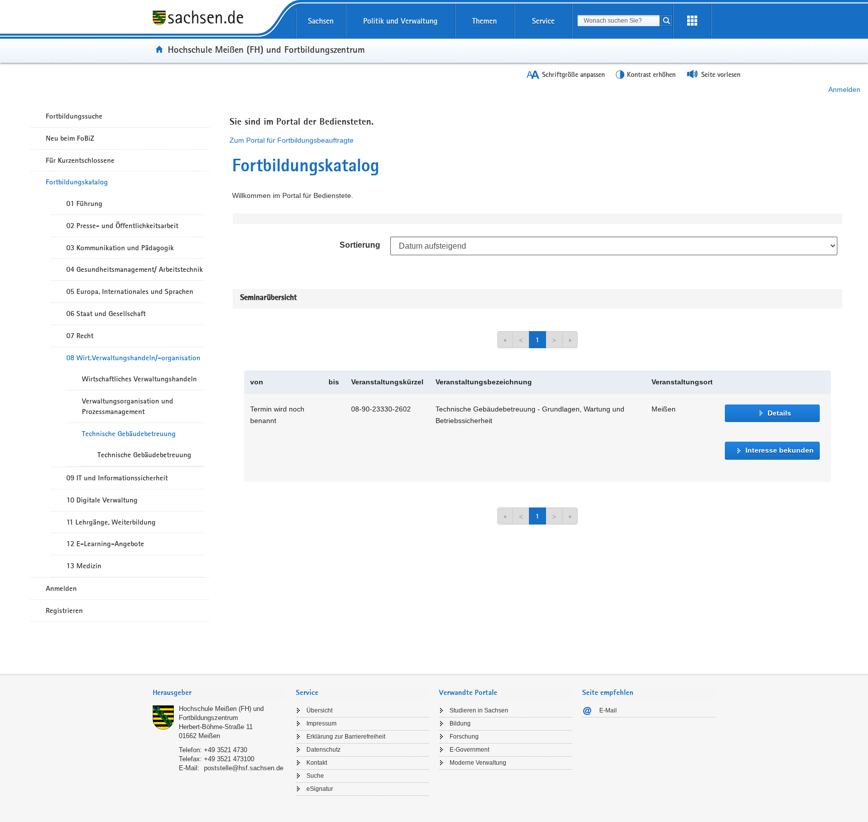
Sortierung (360, 245)
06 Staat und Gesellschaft (106, 313)
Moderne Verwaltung (478, 762)
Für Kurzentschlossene (80, 160)
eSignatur (319, 788)
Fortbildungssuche (74, 116)
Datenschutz (323, 749)
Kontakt (316, 762)
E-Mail (608, 710)
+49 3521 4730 (225, 750)
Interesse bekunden (779, 450)
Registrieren (64, 610)
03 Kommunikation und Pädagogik (120, 247)
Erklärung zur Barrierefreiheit (345, 736)
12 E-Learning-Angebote (105, 543)
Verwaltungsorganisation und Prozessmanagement (127, 406)
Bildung (460, 723)
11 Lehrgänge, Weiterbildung (111, 522)
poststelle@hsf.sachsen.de (243, 768)
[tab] (219, 693)
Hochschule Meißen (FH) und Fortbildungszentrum (266, 49)
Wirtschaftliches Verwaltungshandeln (139, 378)
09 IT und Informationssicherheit (117, 477)
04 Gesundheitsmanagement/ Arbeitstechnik (134, 269)
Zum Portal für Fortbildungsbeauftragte (292, 140)
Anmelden (844, 89)
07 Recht (79, 335)
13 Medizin (83, 565)
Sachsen (321, 21)
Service (543, 21)
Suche (315, 775)
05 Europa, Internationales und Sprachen (129, 291)
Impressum (321, 723)
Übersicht (319, 710)
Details (779, 413)
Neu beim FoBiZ (70, 138)
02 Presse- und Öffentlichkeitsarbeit (122, 225)
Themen (484, 21)
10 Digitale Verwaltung (102, 499)
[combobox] (618, 21)
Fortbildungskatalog (77, 181)
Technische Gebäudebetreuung (129, 433)
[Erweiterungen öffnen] (692, 21)
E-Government (469, 749)
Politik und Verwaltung (400, 21)
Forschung (464, 736)
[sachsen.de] (219, 25)
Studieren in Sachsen (479, 710)
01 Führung (84, 203)
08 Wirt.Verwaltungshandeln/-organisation (133, 357)
